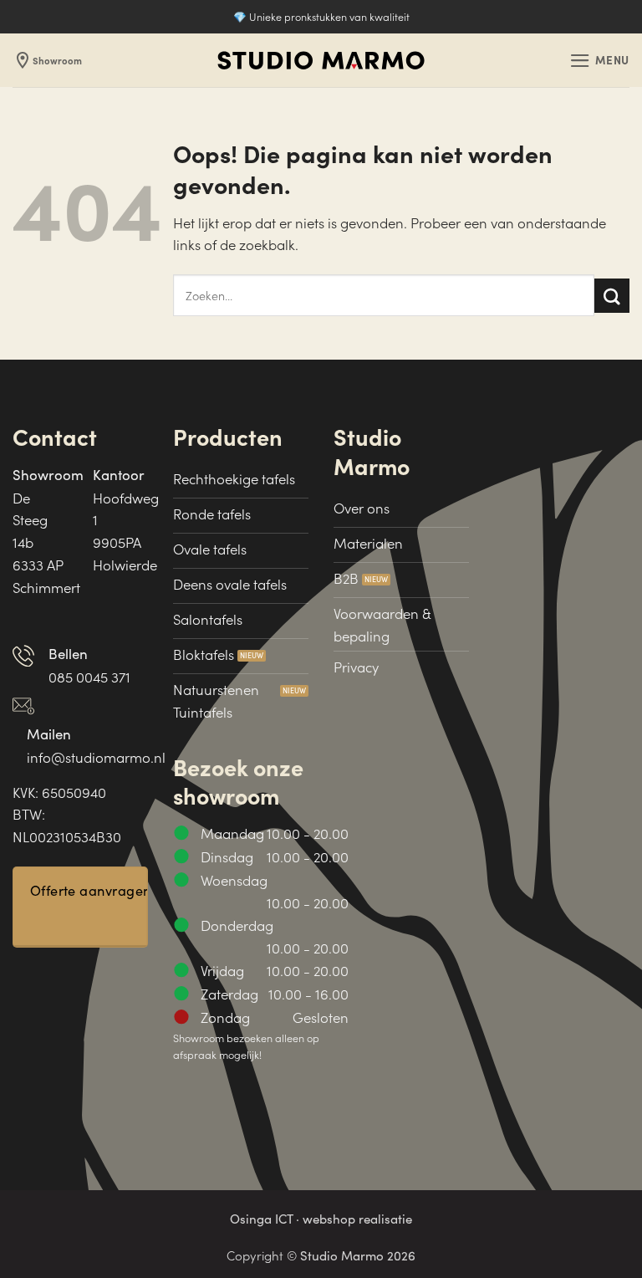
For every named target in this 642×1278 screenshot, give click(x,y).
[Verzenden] (611, 296)
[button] (599, 60)
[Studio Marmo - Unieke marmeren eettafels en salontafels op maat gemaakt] (321, 60)
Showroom (47, 60)
